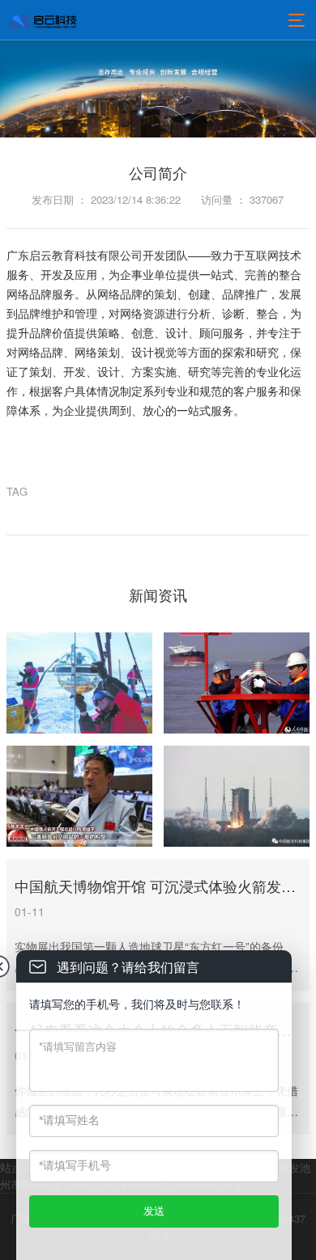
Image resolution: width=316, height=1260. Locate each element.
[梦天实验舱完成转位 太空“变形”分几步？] (79, 796)
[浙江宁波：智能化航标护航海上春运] (237, 683)
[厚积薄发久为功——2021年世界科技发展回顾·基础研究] (79, 683)
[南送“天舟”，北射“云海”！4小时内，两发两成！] (237, 796)
